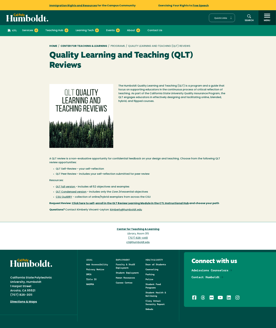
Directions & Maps (23, 302)
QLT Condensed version (71, 192)
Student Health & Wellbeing (156, 294)
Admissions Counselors (210, 270)
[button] (222, 18)
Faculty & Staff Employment (125, 266)
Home (53, 46)
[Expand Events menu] (118, 30)
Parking (150, 274)
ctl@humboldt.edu (138, 242)
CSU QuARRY (64, 197)
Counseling (152, 269)
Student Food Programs (153, 286)
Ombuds (149, 309)
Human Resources (125, 277)
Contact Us (154, 30)
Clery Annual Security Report (155, 302)
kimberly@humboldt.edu (126, 210)
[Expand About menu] (138, 30)
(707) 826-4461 (138, 238)
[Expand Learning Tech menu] (97, 30)
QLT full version (66, 187)
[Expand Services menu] (36, 30)
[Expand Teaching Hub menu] (66, 30)
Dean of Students (156, 264)
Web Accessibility (97, 264)
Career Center (124, 282)
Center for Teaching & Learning (84, 46)
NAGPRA (90, 284)
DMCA (88, 274)
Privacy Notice (95, 269)
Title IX (91, 279)
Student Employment (127, 272)
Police (149, 279)
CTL (14, 31)
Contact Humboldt (206, 277)
